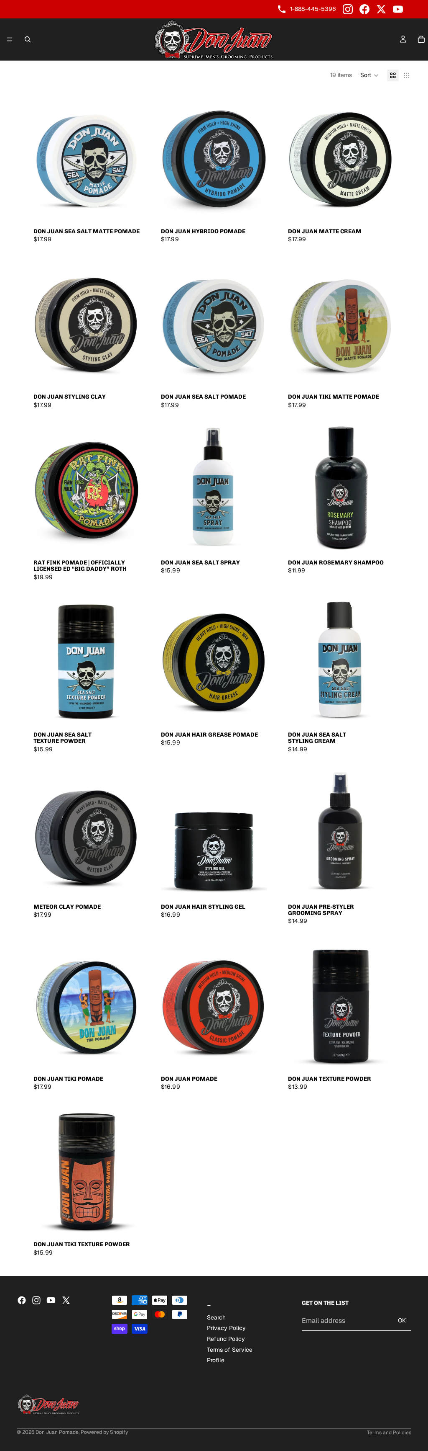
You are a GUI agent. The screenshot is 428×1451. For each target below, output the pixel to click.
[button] (369, 75)
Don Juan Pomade (57, 1432)
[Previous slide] (46, 156)
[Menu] (9, 39)
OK (402, 1320)
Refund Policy (226, 1339)
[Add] (127, 541)
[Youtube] (51, 1300)
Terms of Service (229, 1349)
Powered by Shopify (104, 1432)
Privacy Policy (226, 1328)
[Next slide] (127, 156)
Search (216, 1317)
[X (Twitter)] (381, 9)
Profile (215, 1360)
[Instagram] (348, 9)
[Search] (27, 39)
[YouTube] (398, 9)
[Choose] (127, 210)
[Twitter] (66, 1300)
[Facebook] (364, 9)
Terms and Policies (389, 1432)
